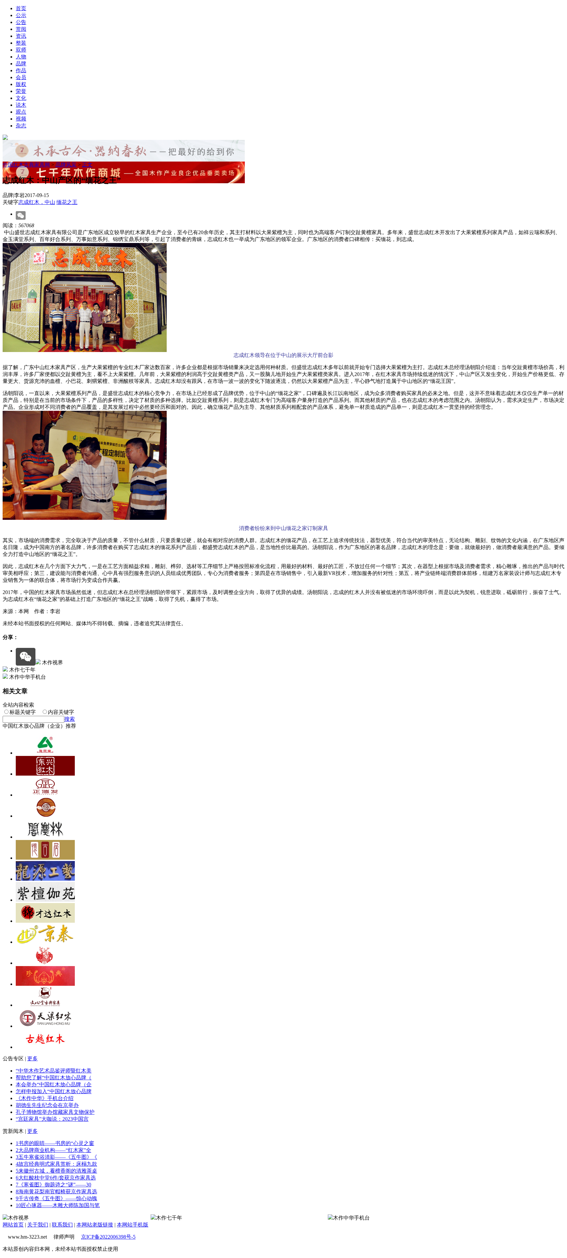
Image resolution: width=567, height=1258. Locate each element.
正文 (87, 164)
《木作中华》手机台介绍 (45, 1098)
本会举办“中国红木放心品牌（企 (54, 1084)
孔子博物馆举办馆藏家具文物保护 (55, 1112)
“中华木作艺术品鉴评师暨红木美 (54, 1070)
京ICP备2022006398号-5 (108, 1237)
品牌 (21, 63)
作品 (21, 70)
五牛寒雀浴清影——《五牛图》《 (56, 1157)
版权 (21, 84)
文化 (21, 98)
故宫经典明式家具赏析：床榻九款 (56, 1164)
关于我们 (37, 1224)
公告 (21, 22)
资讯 (21, 36)
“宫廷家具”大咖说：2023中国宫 (52, 1119)
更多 (32, 1058)
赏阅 (21, 29)
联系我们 (62, 1224)
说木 (21, 105)
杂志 (21, 125)
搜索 (69, 719)
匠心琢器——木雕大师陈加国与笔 (58, 1205)
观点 (21, 112)
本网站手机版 (132, 1224)
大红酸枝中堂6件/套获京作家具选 (56, 1178)
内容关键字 (61, 712)
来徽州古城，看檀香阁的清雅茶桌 (56, 1171)
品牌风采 (65, 164)
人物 (21, 56)
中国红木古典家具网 (26, 164)
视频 (21, 118)
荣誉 (21, 91)
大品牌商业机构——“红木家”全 (53, 1150)
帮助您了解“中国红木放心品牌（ (54, 1077)
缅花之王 (66, 202)
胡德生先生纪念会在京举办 (47, 1105)
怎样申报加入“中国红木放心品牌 (54, 1091)
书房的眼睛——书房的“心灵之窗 (55, 1143)
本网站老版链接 (94, 1224)
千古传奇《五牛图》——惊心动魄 (56, 1198)
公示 (21, 15)
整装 (21, 43)
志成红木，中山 (36, 202)
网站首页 (13, 1224)
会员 (21, 77)
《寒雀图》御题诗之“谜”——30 (53, 1184)
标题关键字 (23, 712)
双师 (21, 50)
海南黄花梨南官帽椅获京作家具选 (56, 1191)
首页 (21, 8)
